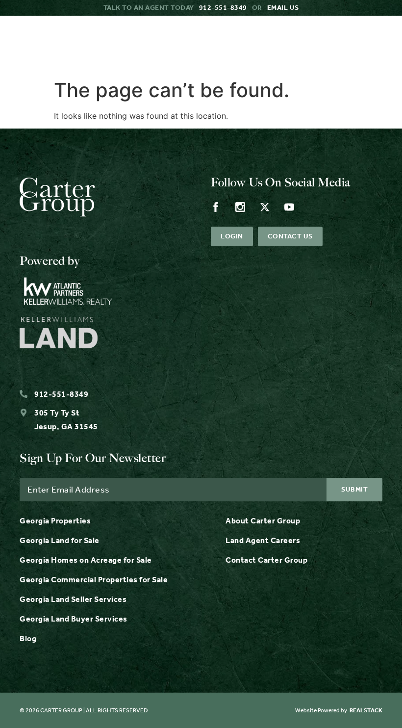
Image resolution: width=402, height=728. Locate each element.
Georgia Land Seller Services (73, 599)
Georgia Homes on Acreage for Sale (86, 560)
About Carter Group (263, 520)
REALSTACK (366, 710)
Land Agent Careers (263, 540)
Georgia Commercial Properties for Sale (94, 579)
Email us (283, 7)
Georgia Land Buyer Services (73, 619)
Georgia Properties (55, 520)
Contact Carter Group (266, 560)
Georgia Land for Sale (60, 540)
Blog (28, 638)
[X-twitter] (265, 207)
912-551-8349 (223, 7)
